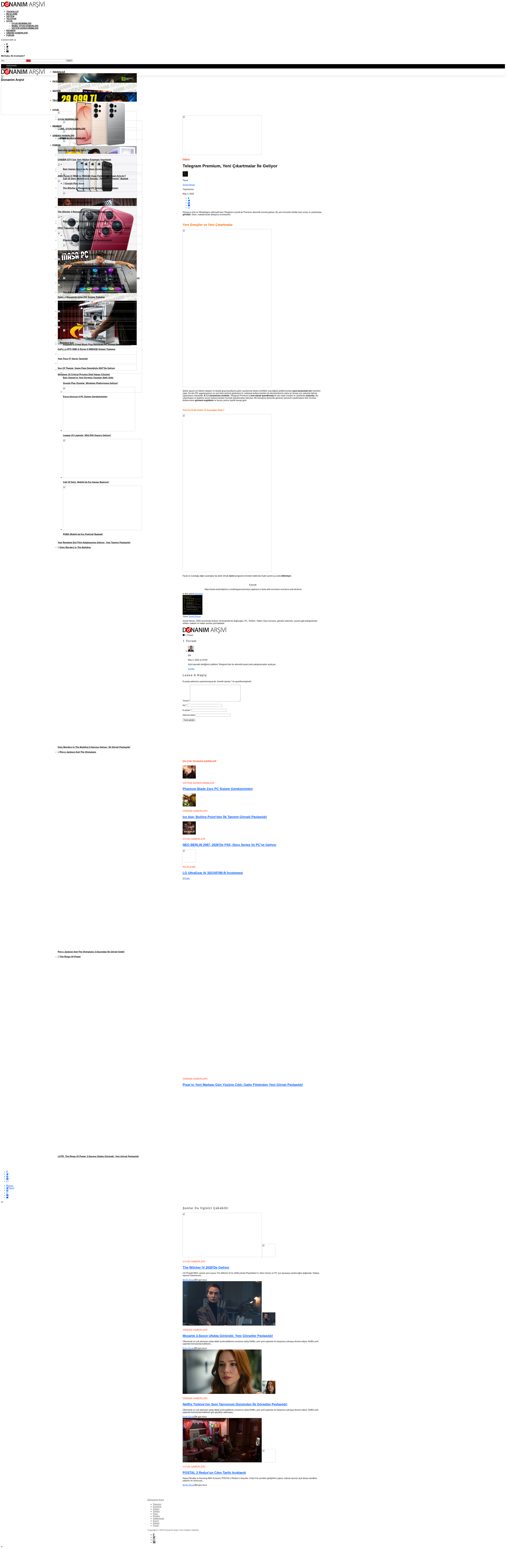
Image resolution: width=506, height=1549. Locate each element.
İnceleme (11, 14)
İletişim (156, 1523)
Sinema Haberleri (17, 33)
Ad (185, 705)
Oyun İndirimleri (21, 23)
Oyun (9, 21)
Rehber (11, 30)
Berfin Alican (188, 1280)
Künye (9, 68)
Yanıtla (191, 669)
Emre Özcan (188, 1348)
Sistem (10, 16)
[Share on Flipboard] (255, 1176)
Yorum (186, 701)
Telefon (11, 19)
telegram (199, 594)
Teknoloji (12, 12)
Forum (10, 35)
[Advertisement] (202, 740)
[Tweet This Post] (255, 1174)
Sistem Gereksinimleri (25, 28)
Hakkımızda (11, 65)
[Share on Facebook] (255, 1172)
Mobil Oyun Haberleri (25, 26)
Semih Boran (189, 185)
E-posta (187, 710)
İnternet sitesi (189, 715)
